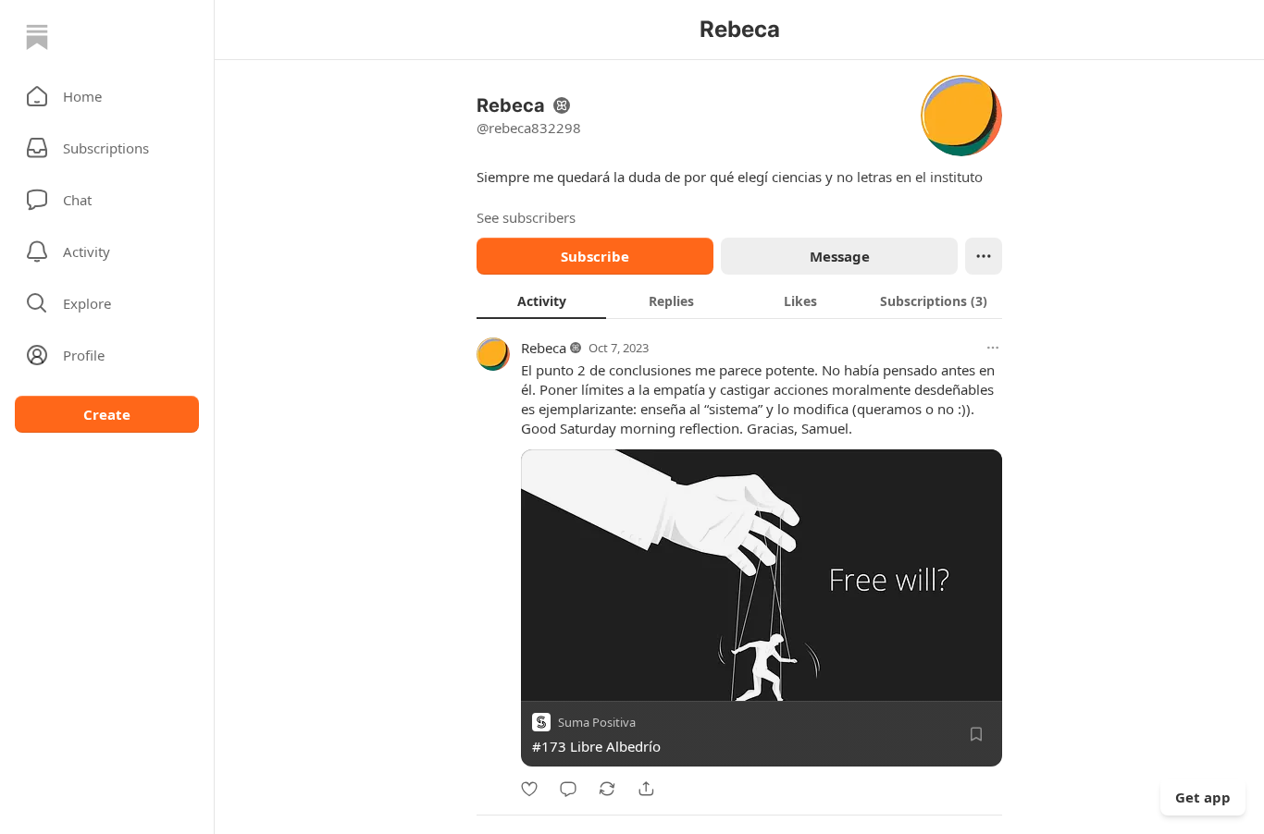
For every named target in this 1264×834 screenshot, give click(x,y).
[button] (107, 96)
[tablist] (739, 300)
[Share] (646, 788)
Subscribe (595, 256)
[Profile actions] (983, 256)
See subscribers (526, 217)
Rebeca (543, 347)
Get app (1203, 797)
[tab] (541, 300)
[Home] (37, 37)
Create (106, 414)
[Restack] (607, 788)
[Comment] (568, 788)
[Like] (529, 788)
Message (840, 256)
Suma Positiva (597, 722)
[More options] (993, 347)
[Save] (976, 734)
